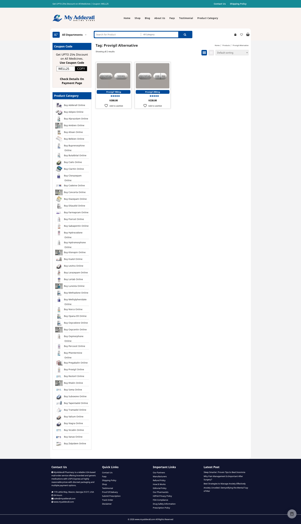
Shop (104, 484)
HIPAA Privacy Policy (162, 496)
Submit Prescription (111, 496)
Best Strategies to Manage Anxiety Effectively (225, 483)
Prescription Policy (161, 507)
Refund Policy (159, 480)
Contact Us (107, 472)
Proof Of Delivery (110, 492)
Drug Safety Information (164, 503)
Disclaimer (107, 503)
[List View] (211, 52)
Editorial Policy (159, 488)
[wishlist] (116, 76)
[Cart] (292, 513)
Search (185, 34)
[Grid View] (204, 52)
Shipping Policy (109, 480)
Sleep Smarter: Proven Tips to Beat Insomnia (224, 472)
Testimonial (107, 488)
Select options (113, 84)
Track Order (107, 499)
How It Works (159, 484)
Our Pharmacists (160, 492)
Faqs (104, 476)
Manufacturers (160, 476)
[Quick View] (110, 76)
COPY (81, 69)
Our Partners (159, 472)
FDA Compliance (160, 499)
